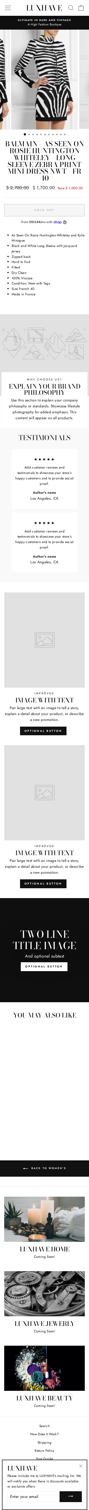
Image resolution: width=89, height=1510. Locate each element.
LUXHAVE (44, 8)
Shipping (44, 1442)
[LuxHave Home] (44, 1219)
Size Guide (44, 1458)
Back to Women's (48, 1168)
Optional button (43, 731)
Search (44, 1425)
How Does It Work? (44, 1434)
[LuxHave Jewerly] (44, 1293)
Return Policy (44, 1450)
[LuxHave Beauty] (44, 1368)
